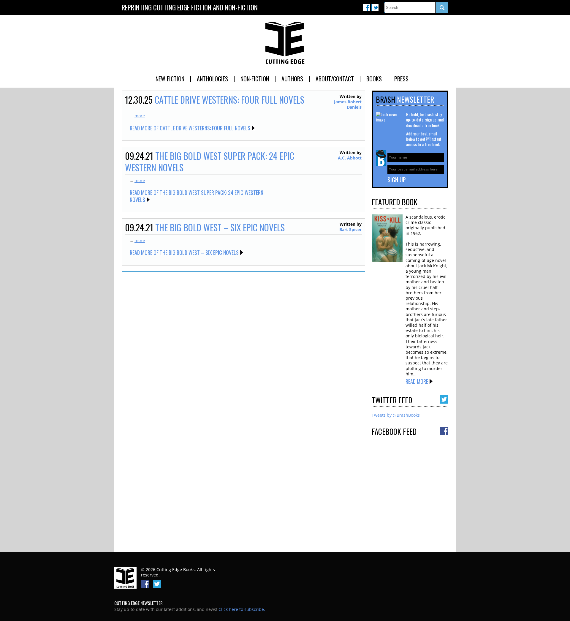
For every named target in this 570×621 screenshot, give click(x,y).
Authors (292, 78)
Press (401, 78)
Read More (417, 381)
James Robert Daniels (348, 104)
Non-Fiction (254, 78)
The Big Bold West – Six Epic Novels (220, 227)
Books (374, 78)
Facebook (366, 7)
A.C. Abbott (350, 158)
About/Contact (335, 78)
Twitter (375, 7)
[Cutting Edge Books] (285, 43)
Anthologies (212, 78)
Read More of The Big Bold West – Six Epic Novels (184, 252)
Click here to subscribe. (241, 609)
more (139, 115)
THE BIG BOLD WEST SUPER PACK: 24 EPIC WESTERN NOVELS (209, 161)
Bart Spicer (350, 229)
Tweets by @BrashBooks (396, 415)
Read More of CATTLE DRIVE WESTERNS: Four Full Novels (190, 128)
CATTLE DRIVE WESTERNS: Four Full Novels (229, 99)
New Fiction (170, 78)
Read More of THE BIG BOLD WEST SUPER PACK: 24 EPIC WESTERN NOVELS (196, 196)
